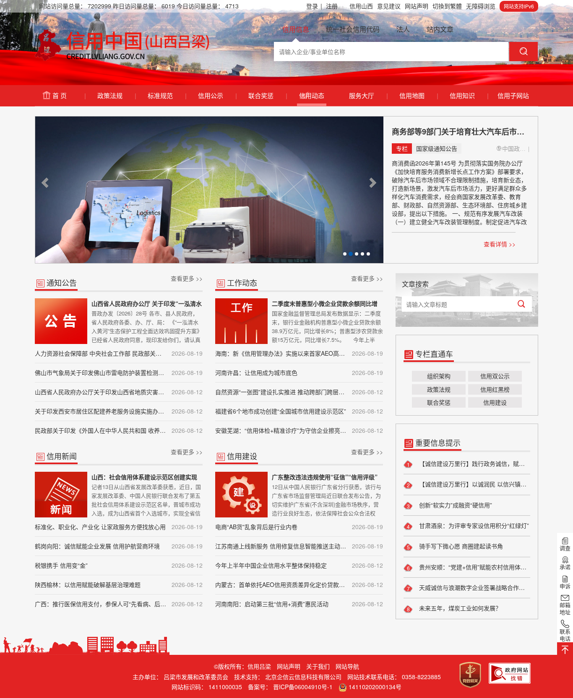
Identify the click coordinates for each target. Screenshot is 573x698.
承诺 (565, 567)
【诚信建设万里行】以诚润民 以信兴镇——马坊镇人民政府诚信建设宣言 (473, 484)
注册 (332, 6)
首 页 (68, 95)
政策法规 (116, 95)
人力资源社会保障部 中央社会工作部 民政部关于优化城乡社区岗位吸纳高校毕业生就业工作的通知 (119, 353)
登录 (314, 6)
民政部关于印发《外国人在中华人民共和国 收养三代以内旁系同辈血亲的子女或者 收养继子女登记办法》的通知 (119, 430)
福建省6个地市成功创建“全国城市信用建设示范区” (299, 411)
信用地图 (418, 95)
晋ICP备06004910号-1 (303, 686)
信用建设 (495, 402)
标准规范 (167, 95)
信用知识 (469, 95)
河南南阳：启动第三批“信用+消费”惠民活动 (299, 604)
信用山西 (361, 6)
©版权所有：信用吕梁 (242, 666)
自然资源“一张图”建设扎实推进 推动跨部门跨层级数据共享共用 (299, 392)
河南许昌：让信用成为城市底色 (299, 372)
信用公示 (217, 95)
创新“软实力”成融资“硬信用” (454, 505)
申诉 (565, 585)
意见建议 (389, 6)
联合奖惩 (267, 95)
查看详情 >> (500, 244)
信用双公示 (495, 376)
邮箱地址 (565, 608)
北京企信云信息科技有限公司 (303, 676)
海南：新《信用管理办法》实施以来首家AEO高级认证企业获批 (299, 353)
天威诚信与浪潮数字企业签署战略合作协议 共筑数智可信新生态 (473, 587)
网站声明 (416, 6)
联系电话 (565, 634)
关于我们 (318, 666)
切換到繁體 (447, 6)
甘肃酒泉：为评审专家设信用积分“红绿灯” (473, 525)
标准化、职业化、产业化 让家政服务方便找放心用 (119, 526)
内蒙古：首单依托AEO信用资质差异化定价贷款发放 (299, 584)
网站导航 (347, 666)
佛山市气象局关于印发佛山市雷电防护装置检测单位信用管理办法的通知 (119, 372)
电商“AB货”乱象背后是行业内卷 (299, 526)
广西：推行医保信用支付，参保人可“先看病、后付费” (119, 604)
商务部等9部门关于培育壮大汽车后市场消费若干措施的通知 (460, 131)
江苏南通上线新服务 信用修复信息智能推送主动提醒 (299, 546)
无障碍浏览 (480, 6)
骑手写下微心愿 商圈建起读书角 (460, 546)
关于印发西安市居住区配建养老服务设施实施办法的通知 (119, 411)
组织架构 (439, 376)
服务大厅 (368, 95)
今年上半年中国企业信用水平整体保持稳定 (299, 565)
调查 (565, 548)
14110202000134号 (375, 686)
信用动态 (311, 95)
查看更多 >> (187, 278)
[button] (46, 182)
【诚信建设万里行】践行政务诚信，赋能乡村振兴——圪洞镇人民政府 (473, 463)
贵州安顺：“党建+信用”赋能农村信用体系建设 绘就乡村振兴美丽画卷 (473, 567)
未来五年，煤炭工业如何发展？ (459, 608)
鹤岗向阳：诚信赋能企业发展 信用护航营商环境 (119, 546)
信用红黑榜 (495, 389)
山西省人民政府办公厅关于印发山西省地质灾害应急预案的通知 (119, 392)
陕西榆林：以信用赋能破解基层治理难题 (119, 584)
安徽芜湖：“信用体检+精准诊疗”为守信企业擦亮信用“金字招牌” (299, 430)
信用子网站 (513, 95)
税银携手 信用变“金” (119, 565)
